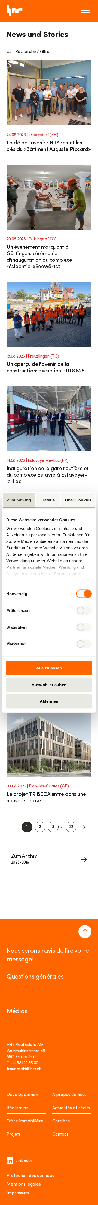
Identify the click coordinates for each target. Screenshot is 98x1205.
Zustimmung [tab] (19, 500)
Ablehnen (49, 701)
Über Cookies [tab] (78, 500)
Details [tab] (48, 500)
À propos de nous (69, 1095)
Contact (60, 1134)
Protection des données (30, 1176)
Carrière (61, 1121)
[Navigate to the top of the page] (84, 931)
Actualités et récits (71, 1108)
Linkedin (23, 1161)
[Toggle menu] (86, 10)
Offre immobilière (25, 1121)
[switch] (84, 610)
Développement (23, 1095)
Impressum (18, 1193)
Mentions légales (24, 1184)
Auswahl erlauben (49, 684)
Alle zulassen (49, 668)
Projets (14, 1134)
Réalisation (18, 1108)
